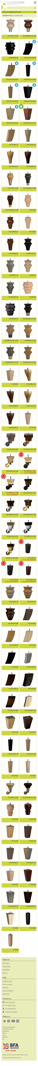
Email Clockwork (10, 1002)
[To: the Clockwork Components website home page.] (3, 5)
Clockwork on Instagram (17, 1021)
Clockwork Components (9, 1027)
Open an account (7, 984)
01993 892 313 (12, 1009)
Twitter (4, 1021)
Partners (5, 973)
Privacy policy (7, 966)
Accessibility (6, 970)
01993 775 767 (12, 1005)
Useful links (6, 994)
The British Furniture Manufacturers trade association (11, 1047)
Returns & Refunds (8, 991)
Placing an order (7, 981)
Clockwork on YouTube (13, 1021)
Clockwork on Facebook (9, 1021)
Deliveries (5, 987)
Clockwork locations (11, 1012)
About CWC (6, 963)
